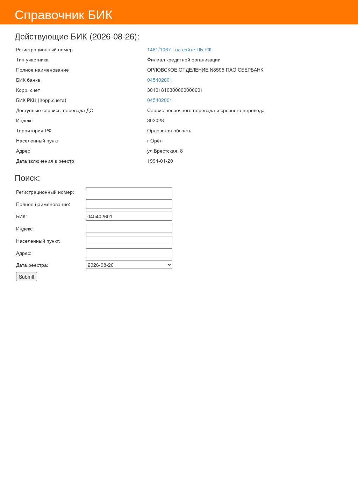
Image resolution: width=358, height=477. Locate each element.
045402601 (159, 79)
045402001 (159, 99)
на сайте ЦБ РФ (193, 49)
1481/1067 (159, 49)
